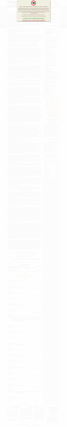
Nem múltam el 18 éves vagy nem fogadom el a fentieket (33, 20)
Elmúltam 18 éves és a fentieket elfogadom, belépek (33, 18)
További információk (41, 12)
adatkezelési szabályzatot (40, 14)
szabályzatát (32, 14)
